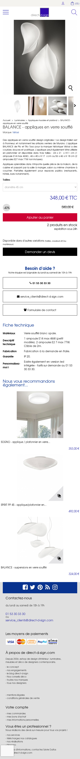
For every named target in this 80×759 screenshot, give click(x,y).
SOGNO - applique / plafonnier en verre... (25, 441)
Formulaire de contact (42, 310)
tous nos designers (16, 683)
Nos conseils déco (16, 676)
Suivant (75, 105)
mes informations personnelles (23, 719)
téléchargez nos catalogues (22, 738)
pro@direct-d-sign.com (20, 752)
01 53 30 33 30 (41, 283)
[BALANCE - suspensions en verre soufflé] (40, 540)
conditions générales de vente (23, 698)
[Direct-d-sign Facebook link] (25, 587)
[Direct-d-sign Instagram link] (54, 587)
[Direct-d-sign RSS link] (47, 587)
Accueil (6, 120)
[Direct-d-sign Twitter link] (32, 587)
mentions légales (16, 695)
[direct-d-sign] (40, 12)
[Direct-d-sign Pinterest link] (40, 587)
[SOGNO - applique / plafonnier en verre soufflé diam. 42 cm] (40, 414)
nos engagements (16, 670)
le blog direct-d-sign (17, 673)
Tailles (7, 179)
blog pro (11, 744)
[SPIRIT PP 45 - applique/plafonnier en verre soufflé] (40, 477)
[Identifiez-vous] (63, 3)
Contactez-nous (19, 598)
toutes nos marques (17, 679)
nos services (13, 735)
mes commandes (16, 713)
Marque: (7, 132)
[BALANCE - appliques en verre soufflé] (17, 106)
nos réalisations (15, 741)
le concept (13, 666)
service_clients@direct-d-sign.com (41, 296)
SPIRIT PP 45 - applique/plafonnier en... (24, 504)
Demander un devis (40, 251)
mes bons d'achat (16, 716)
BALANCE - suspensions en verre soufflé (24, 567)
